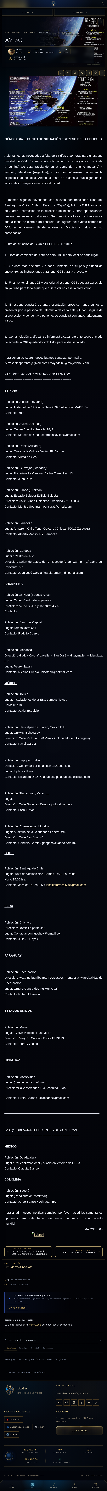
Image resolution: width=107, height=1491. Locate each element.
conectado (35, 1324)
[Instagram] (74, 1402)
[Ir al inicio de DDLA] (53, 4)
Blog (7, 33)
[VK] (89, 1402)
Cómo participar (17, 1307)
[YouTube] (59, 1402)
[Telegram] (67, 1402)
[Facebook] (81, 1402)
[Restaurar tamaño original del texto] (75, 73)
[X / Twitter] (96, 1402)
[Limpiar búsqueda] (101, 1340)
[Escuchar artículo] (89, 73)
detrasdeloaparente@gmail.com (72, 1393)
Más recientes (11, 1348)
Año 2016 (16, 33)
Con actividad (48, 1348)
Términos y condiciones (91, 1476)
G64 (24, 161)
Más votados (35, 1348)
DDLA (76, 1163)
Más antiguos (23, 1348)
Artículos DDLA (29, 33)
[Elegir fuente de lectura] (82, 73)
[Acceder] (103, 4)
